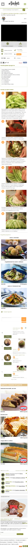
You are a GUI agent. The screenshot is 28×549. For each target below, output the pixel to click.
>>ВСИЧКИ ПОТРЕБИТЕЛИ (20, 470)
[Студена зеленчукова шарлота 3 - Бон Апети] (16, 149)
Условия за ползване (20, 540)
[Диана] (3, 475)
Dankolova (9, 482)
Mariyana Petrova (10, 486)
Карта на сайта (15, 544)
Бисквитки (10, 542)
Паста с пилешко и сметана (14, 474)
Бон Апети (11, 21)
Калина (15, 349)
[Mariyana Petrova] (3, 487)
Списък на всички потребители (7, 540)
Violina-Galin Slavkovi (18, 371)
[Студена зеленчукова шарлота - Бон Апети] (16, 100)
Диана (7, 473)
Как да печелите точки (5, 544)
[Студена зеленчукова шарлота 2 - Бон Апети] (16, 128)
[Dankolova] (3, 483)
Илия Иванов (16, 328)
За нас (20, 542)
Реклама (16, 542)
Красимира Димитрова (19, 355)
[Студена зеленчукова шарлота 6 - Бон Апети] (16, 220)
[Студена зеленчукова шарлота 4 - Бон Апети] (16, 174)
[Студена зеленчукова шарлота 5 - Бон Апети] (16, 198)
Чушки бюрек (22, 486)
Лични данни (3, 542)
